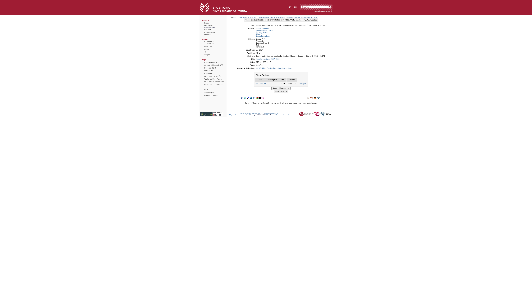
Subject (207, 55)
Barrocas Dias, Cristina (264, 30)
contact (316, 11)
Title (206, 52)
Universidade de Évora (271, 113)
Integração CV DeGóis (212, 76)
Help (206, 90)
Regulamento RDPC (212, 62)
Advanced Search (326, 11)
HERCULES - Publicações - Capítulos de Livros (302, 17)
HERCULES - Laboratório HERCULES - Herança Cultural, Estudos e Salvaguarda (259, 17)
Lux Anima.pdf (260, 84)
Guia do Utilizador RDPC (213, 65)
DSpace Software (211, 95)
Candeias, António (263, 36)
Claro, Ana (260, 34)
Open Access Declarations (214, 82)
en (295, 7)
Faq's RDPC (209, 71)
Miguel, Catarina (262, 28)
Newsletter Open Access (213, 85)
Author (206, 49)
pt (290, 7)
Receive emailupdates (209, 33)
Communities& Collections (209, 43)
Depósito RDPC (210, 68)
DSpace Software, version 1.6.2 (239, 115)
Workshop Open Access (213, 79)
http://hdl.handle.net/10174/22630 (269, 59)
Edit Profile (208, 30)
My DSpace (208, 26)
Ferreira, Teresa (262, 32)
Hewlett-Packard (276, 115)
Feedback (286, 115)
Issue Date (208, 46)
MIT (266, 115)
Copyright (208, 73)
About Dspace (209, 93)
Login (206, 23)
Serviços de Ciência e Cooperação (251, 113)
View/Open (302, 84)
